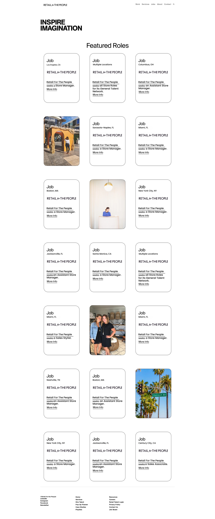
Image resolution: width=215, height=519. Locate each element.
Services (145, 4)
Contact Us (113, 507)
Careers (112, 500)
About (159, 4)
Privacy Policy (114, 505)
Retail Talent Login (116, 502)
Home (78, 497)
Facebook (44, 503)
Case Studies (81, 507)
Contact (167, 4)
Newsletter (44, 505)
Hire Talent (80, 502)
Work (137, 4)
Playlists (79, 510)
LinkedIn (43, 499)
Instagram (44, 501)
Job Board (113, 510)
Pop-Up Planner (82, 505)
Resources (113, 497)
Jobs (153, 4)
